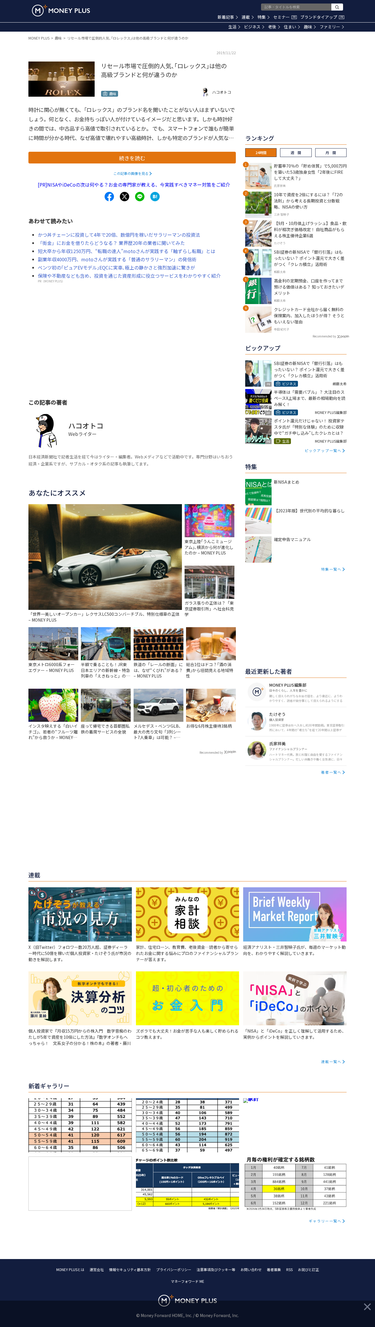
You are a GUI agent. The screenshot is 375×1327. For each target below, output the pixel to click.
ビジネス (252, 27)
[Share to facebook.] (109, 196)
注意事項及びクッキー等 (216, 1269)
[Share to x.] (124, 196)
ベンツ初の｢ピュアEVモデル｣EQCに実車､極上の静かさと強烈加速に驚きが (116, 267)
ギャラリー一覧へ (325, 1220)
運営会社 (97, 1269)
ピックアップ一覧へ (323, 450)
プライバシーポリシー (173, 1269)
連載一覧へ (331, 1061)
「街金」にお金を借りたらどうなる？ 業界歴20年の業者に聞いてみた (111, 242)
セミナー (284, 17)
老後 (272, 27)
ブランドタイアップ (321, 17)
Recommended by (211, 752)
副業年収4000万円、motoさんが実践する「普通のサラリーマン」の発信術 (117, 259)
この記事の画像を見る (131, 173)
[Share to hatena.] (155, 196)
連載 (246, 17)
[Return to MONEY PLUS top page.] (61, 10)
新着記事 (226, 17)
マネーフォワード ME (187, 1281)
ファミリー (330, 27)
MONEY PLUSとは (70, 1269)
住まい (290, 27)
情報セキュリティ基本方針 (130, 1269)
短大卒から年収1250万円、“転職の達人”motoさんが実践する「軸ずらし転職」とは (126, 251)
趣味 (308, 27)
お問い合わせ (251, 1269)
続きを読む (132, 158)
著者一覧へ (331, 772)
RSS (289, 1269)
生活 (232, 27)
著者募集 (274, 1269)
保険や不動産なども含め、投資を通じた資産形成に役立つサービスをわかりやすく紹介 (129, 275)
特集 (262, 17)
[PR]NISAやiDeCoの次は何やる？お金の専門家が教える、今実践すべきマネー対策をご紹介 (134, 184)
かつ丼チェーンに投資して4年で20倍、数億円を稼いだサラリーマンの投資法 (119, 234)
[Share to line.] (139, 196)
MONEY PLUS (39, 37)
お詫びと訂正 (308, 1269)
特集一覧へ (331, 569)
